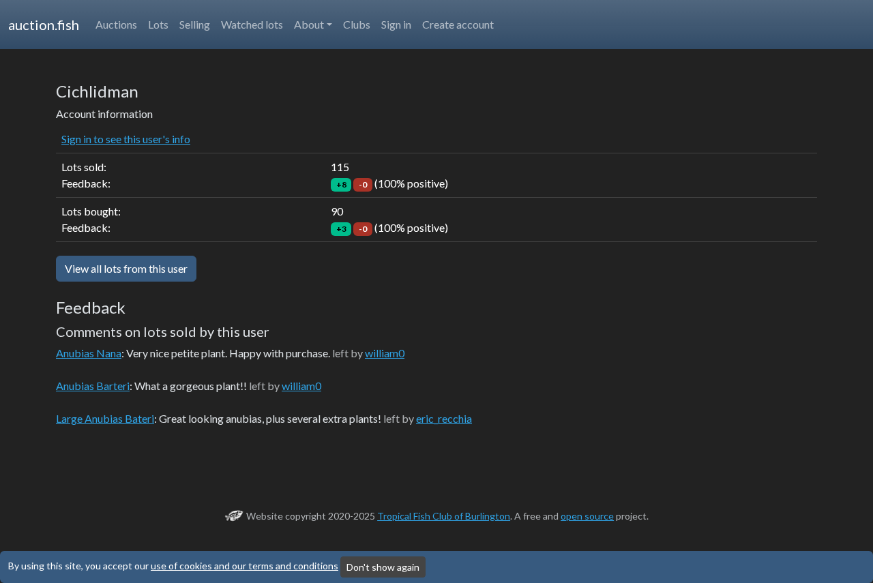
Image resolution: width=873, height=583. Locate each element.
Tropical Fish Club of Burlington (443, 516)
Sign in (396, 24)
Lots (158, 24)
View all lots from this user (126, 268)
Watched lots (252, 24)
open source (587, 516)
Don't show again (382, 567)
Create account (458, 24)
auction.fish (43, 24)
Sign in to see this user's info (125, 138)
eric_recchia (444, 418)
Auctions (116, 24)
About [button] (309, 24)
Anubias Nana (88, 352)
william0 (384, 352)
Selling (194, 24)
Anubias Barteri (93, 385)
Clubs (356, 24)
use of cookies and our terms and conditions (244, 565)
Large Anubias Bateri (105, 418)
